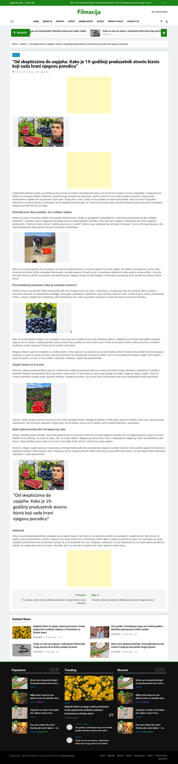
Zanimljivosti (86, 21)
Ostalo (100, 21)
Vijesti (71, 21)
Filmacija (89, 12)
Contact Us (133, 21)
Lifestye (78, 724)
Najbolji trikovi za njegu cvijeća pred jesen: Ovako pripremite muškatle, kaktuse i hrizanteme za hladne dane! (59, 629)
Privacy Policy (115, 21)
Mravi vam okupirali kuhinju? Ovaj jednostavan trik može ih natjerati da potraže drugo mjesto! (111, 3)
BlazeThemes (68, 756)
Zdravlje (47, 21)
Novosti (60, 21)
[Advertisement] (89, 95)
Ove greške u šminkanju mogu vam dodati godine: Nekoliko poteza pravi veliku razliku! (93, 730)
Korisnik (18, 72)
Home (36, 21)
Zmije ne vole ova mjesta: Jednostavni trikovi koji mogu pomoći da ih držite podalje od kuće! (125, 31)
